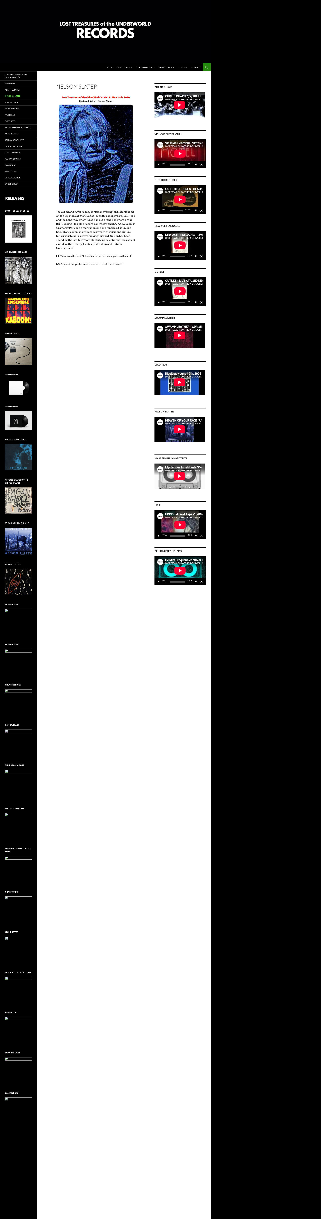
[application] (180, 153)
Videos (181, 67)
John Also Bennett (14, 140)
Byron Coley (11, 184)
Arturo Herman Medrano (17, 127)
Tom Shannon (12, 102)
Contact (196, 67)
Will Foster (11, 171)
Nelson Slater (13, 96)
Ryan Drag (10, 115)
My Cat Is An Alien (13, 146)
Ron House (10, 165)
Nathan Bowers (13, 159)
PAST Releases (165, 67)
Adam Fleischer (12, 90)
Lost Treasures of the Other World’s (16, 75)
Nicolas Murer (12, 108)
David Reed (10, 121)
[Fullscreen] (201, 164)
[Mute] (196, 164)
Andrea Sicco (11, 134)
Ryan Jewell (11, 83)
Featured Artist (144, 67)
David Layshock (12, 152)
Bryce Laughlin (13, 178)
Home (110, 67)
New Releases (123, 67)
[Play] (158, 164)
